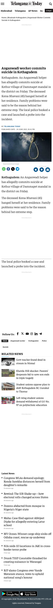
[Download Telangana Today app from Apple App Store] (36, 170)
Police (44, 341)
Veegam (38, 603)
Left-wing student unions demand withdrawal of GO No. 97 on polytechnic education (32, 401)
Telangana (20, 10)
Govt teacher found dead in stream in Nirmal (30, 361)
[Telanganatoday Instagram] (31, 334)
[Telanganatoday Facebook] (17, 334)
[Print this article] (47, 170)
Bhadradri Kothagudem (17, 18)
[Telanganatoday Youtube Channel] (27, 334)
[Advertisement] (26, 300)
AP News (32, 10)
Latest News (7, 473)
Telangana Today (12, 126)
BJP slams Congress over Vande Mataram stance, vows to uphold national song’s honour (24, 573)
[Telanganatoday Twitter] (22, 334)
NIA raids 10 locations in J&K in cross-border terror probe (27, 547)
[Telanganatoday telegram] (40, 334)
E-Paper (49, 10)
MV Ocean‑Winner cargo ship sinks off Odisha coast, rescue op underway (27, 535)
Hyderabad (6, 10)
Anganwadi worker (17, 341)
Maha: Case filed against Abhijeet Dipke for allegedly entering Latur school (24, 521)
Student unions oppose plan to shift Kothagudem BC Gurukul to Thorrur (33, 388)
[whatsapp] (4, 169)
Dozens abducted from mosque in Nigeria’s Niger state (24, 507)
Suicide (5, 347)
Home (3, 18)
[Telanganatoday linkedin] (36, 334)
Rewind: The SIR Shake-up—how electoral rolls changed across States (26, 495)
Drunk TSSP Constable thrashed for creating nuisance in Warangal (25, 559)
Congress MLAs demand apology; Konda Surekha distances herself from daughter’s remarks (27, 481)
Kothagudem (33, 341)
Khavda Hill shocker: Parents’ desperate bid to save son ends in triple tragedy (32, 374)
